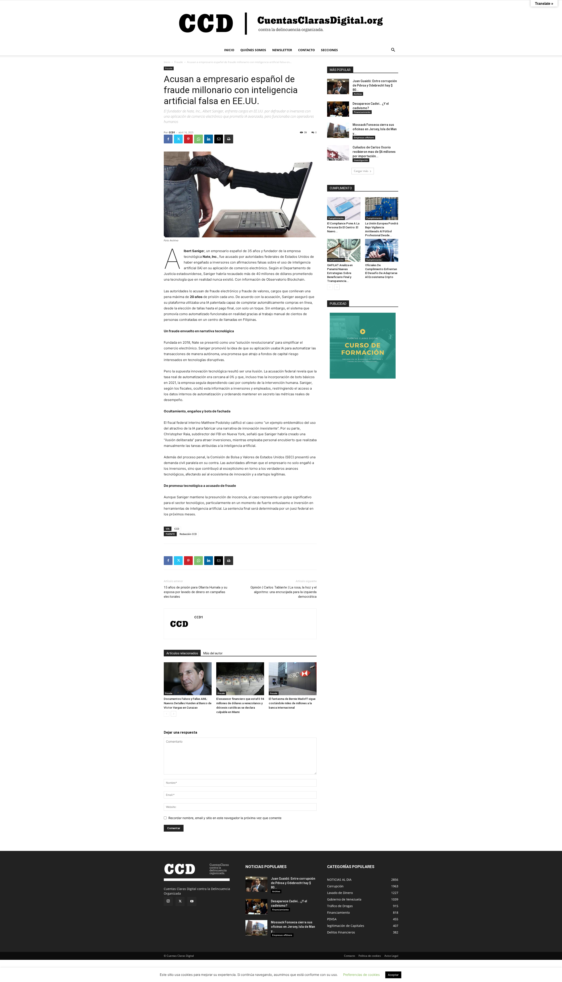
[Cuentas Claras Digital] (281, 22)
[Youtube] (191, 901)
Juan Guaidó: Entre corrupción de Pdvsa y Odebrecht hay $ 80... (375, 85)
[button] (393, 50)
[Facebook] (168, 139)
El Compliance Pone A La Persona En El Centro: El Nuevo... (343, 227)
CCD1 (172, 132)
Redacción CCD (188, 534)
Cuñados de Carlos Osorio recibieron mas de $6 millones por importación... (374, 152)
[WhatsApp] (198, 139)
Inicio (167, 62)
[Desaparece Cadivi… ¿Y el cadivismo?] (338, 109)
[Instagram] (168, 901)
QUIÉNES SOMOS (253, 50)
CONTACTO (306, 50)
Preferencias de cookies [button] (361, 975)
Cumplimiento (336, 218)
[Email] (218, 139)
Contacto (349, 956)
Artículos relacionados (182, 653)
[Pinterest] (188, 139)
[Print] (228, 139)
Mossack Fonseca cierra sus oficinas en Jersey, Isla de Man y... (375, 129)
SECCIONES (329, 50)
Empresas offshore (364, 137)
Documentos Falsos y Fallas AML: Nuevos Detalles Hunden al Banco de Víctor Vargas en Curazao (187, 703)
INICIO (229, 50)
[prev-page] (166, 714)
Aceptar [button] (393, 975)
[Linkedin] (208, 139)
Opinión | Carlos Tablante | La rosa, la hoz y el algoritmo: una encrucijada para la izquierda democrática (283, 592)
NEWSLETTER (282, 50)
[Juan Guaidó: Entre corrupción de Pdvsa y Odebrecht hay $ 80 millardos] (338, 86)
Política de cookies (369, 956)
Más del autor (213, 653)
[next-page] (173, 714)
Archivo (358, 93)
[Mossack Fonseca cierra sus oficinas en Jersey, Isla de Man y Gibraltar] (338, 130)
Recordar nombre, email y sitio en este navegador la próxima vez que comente (224, 818)
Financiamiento (362, 112)
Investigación (361, 160)
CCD (176, 528)
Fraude (178, 62)
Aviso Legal (391, 956)
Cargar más (361, 171)
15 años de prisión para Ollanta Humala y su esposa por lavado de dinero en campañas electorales (195, 592)
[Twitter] (178, 139)
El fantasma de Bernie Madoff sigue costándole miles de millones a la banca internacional (292, 703)
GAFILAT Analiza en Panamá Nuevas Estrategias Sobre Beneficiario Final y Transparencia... (340, 273)
